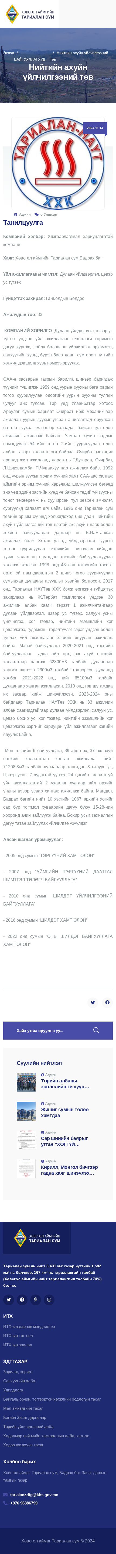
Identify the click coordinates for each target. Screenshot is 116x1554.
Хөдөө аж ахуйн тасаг (23, 1445)
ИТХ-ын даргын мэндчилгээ (29, 1326)
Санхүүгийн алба (19, 1380)
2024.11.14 (95, 128)
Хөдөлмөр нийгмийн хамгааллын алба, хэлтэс (46, 1435)
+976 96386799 (23, 1503)
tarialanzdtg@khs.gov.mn (34, 1494)
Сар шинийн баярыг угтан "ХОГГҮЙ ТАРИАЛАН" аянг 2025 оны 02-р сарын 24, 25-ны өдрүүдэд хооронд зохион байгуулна (67, 1141)
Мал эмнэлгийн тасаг (23, 1408)
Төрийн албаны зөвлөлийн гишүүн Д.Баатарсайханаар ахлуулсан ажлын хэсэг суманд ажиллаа (68, 1084)
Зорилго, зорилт (18, 1371)
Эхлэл (8, 53)
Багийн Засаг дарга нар (24, 1417)
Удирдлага (13, 1390)
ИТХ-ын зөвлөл (17, 1344)
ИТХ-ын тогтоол (18, 1335)
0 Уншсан (48, 214)
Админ (25, 214)
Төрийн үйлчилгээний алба (28, 1426)
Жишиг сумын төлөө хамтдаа (64, 1112)
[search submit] (96, 1030)
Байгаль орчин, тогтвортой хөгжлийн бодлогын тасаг (52, 1399)
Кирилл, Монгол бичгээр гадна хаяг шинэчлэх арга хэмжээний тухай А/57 (69, 1170)
